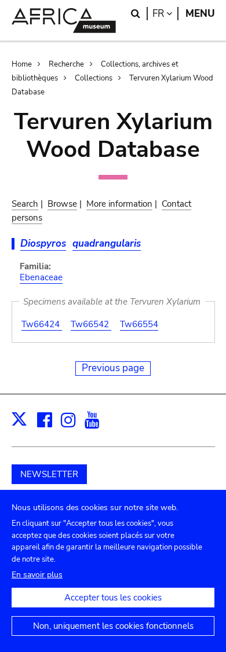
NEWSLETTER (49, 474)
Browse (62, 204)
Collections (93, 78)
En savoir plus (37, 574)
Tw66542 (91, 324)
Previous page (113, 368)
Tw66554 (139, 324)
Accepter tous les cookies (113, 597)
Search (25, 204)
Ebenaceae (41, 277)
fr (165, 13)
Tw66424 (41, 324)
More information (119, 204)
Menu (200, 13)
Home (22, 64)
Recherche (66, 64)
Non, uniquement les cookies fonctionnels (113, 626)
